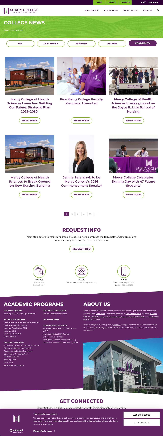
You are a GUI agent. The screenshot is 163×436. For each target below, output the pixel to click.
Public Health (10, 336)
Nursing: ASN (10, 359)
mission (81, 43)
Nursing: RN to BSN (12, 334)
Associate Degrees (14, 342)
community (142, 43)
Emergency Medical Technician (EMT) (59, 339)
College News (17, 30)
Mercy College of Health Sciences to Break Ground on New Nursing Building (29, 181)
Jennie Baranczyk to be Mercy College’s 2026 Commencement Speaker (81, 181)
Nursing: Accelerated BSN (15, 328)
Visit (99, 2)
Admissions (90, 10)
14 (90, 214)
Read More (29, 120)
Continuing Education (55, 325)
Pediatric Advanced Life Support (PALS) (60, 342)
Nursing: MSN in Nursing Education (19, 314)
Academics (110, 10)
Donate (125, 2)
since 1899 (100, 314)
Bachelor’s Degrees (14, 319)
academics (51, 43)
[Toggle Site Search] (156, 10)
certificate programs (135, 316)
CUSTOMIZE (140, 422)
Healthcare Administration (15, 325)
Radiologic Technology (14, 365)
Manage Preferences (42, 431)
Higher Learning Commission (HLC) (105, 327)
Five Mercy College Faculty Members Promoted (81, 101)
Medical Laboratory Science (55, 314)
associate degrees (117, 316)
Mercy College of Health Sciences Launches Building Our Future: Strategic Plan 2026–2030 (29, 105)
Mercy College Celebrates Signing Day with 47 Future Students (133, 181)
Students (153, 2)
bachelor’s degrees (99, 316)
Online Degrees (51, 319)
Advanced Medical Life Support (56, 334)
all (20, 43)
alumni (112, 43)
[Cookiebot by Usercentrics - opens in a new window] (16, 431)
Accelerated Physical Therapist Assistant (21, 345)
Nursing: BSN (10, 331)
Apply (112, 2)
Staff (143, 2)
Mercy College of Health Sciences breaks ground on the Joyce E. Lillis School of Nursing (133, 105)
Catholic (116, 324)
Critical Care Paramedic (53, 337)
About (146, 10)
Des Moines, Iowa (133, 314)
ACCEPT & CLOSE (141, 415)
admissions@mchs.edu (86, 282)
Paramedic (8, 362)
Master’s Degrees (13, 311)
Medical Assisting (11, 357)
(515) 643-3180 (127, 285)
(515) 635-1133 (129, 282)
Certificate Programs (54, 311)
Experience (129, 10)
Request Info (81, 248)
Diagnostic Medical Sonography (18, 348)
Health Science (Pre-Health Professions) (21, 322)
